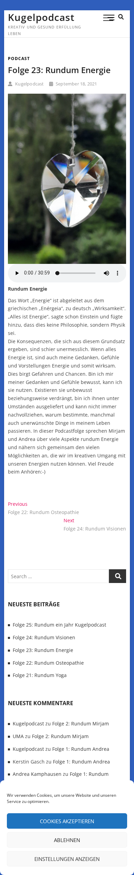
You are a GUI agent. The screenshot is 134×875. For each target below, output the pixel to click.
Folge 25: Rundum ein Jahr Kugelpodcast (59, 624)
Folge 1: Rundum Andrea (80, 749)
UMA (18, 736)
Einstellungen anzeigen (67, 858)
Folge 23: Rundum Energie (59, 69)
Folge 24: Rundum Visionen (44, 637)
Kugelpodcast (41, 17)
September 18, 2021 (76, 84)
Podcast (19, 58)
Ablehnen (67, 840)
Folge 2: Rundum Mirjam (80, 723)
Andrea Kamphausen (37, 774)
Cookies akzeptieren (67, 821)
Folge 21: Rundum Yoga (40, 675)
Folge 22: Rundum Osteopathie (48, 663)
